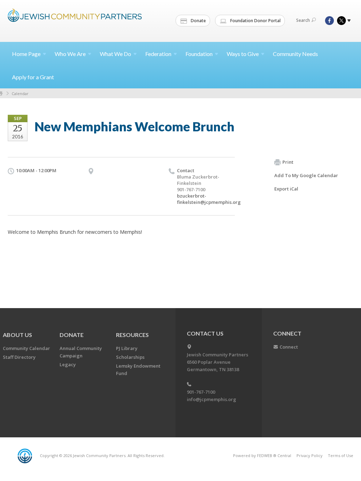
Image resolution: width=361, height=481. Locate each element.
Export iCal (286, 189)
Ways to (243, 53)
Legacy (68, 364)
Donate (198, 21)
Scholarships (130, 357)
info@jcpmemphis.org (211, 399)
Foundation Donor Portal (255, 21)
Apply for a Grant (33, 77)
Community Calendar (26, 348)
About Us (17, 334)
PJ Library (126, 348)
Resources (132, 334)
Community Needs (295, 53)
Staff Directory (19, 357)
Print (287, 162)
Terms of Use (340, 455)
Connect (289, 347)
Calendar (20, 93)
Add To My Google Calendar (306, 175)
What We (115, 53)
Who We (70, 53)
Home (26, 53)
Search (303, 20)
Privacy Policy (309, 455)
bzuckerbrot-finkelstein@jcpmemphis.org (209, 199)
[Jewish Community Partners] (75, 20)
